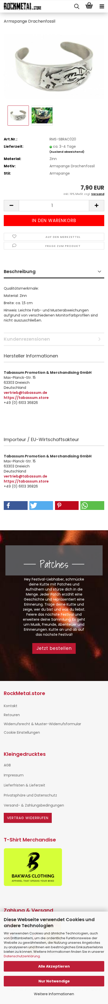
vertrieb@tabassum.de (25, 392)
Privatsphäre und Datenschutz (30, 795)
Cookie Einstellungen (22, 732)
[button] (11, 205)
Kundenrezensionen (27, 339)
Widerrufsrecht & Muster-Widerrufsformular (42, 723)
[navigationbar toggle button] (101, 6)
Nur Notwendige (54, 981)
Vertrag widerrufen (27, 817)
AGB (7, 765)
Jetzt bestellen (54, 648)
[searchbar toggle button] (76, 6)
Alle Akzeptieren (54, 966)
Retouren (12, 714)
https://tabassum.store (26, 397)
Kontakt (10, 705)
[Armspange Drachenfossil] (54, 66)
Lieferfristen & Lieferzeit (24, 785)
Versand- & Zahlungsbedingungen (34, 805)
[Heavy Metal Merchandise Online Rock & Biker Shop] (20, 6)
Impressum (14, 775)
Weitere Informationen (54, 993)
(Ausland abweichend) (66, 152)
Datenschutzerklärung (22, 956)
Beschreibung (20, 271)
